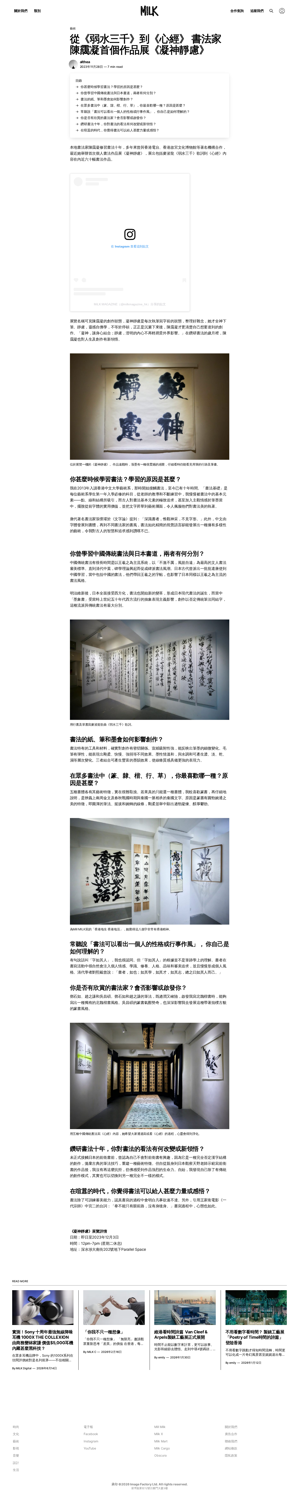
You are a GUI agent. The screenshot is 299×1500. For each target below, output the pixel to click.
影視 (16, 1448)
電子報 (88, 1427)
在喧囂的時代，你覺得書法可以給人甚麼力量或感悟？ (120, 130)
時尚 (16, 1427)
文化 (16, 1434)
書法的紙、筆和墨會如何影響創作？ (107, 99)
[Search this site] (271, 11)
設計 (16, 1463)
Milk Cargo (162, 1448)
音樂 (16, 1455)
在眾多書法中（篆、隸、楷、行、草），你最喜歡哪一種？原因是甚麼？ (133, 105)
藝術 (73, 28)
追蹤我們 (257, 11)
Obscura (160, 1455)
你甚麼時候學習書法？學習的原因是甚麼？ (112, 87)
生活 (16, 1470)
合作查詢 (237, 11)
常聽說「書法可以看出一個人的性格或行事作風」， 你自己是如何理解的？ (135, 111)
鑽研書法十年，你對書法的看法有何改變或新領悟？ (118, 124)
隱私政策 (231, 1455)
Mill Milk (160, 1427)
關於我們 (20, 11)
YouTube (90, 1448)
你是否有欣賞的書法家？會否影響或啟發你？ (113, 118)
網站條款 (231, 1448)
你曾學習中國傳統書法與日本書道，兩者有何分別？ (118, 93)
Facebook (91, 1434)
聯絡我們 (231, 1441)
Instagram (91, 1441)
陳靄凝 (94, 147)
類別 (37, 11)
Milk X (158, 1434)
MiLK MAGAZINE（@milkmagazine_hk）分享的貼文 (130, 304)
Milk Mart (161, 1441)
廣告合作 (231, 1434)
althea (85, 62)
